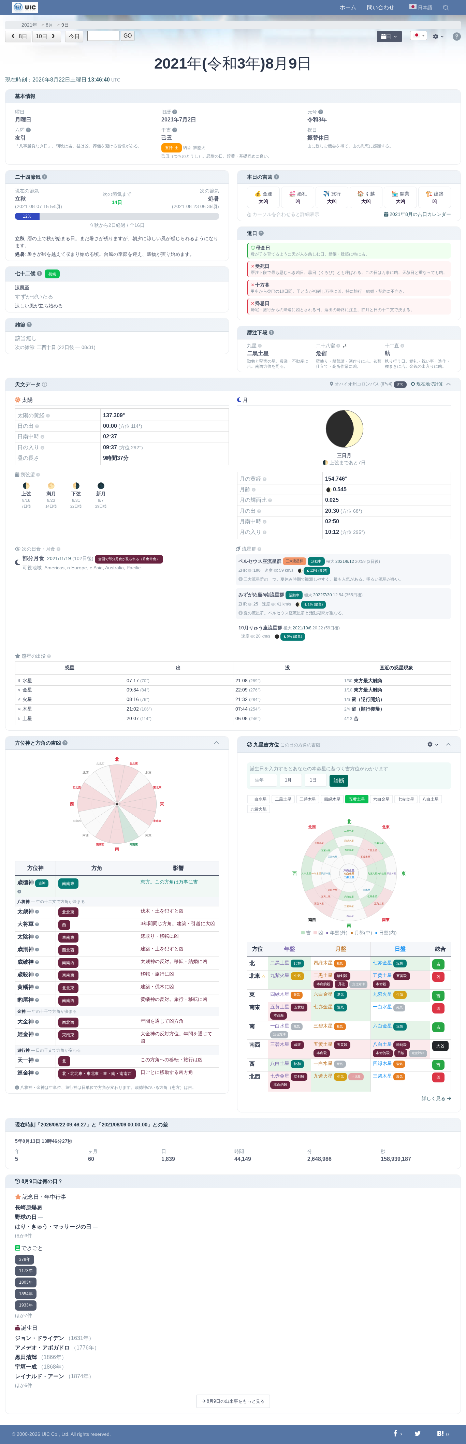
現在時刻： (62, 80)
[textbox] (418, 36)
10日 (42, 36)
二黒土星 (283, 799)
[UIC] (25, 6)
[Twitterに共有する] (417, 1434)
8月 (49, 25)
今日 (74, 36)
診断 (339, 781)
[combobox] (418, 35)
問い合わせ (380, 7)
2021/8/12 (344, 561)
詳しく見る (434, 1098)
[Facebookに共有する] (395, 1434)
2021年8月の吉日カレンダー (419, 214)
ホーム (348, 7)
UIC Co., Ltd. (56, 1434)
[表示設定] (439, 36)
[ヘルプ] (457, 37)
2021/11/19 (59, 558)
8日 (22, 36)
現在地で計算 (429, 383)
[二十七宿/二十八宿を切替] (344, 346)
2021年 (29, 25)
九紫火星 (258, 809)
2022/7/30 (322, 595)
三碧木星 (308, 799)
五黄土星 (357, 799)
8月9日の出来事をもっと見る (235, 1401)
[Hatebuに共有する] (440, 1434)
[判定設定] (433, 744)
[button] (446, 7)
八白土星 (430, 799)
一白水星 (258, 799)
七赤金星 (406, 799)
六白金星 (381, 799)
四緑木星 (332, 799)
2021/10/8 (302, 628)
